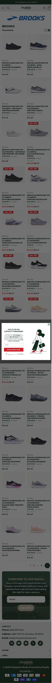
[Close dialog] (49, 324)
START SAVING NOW (13, 350)
